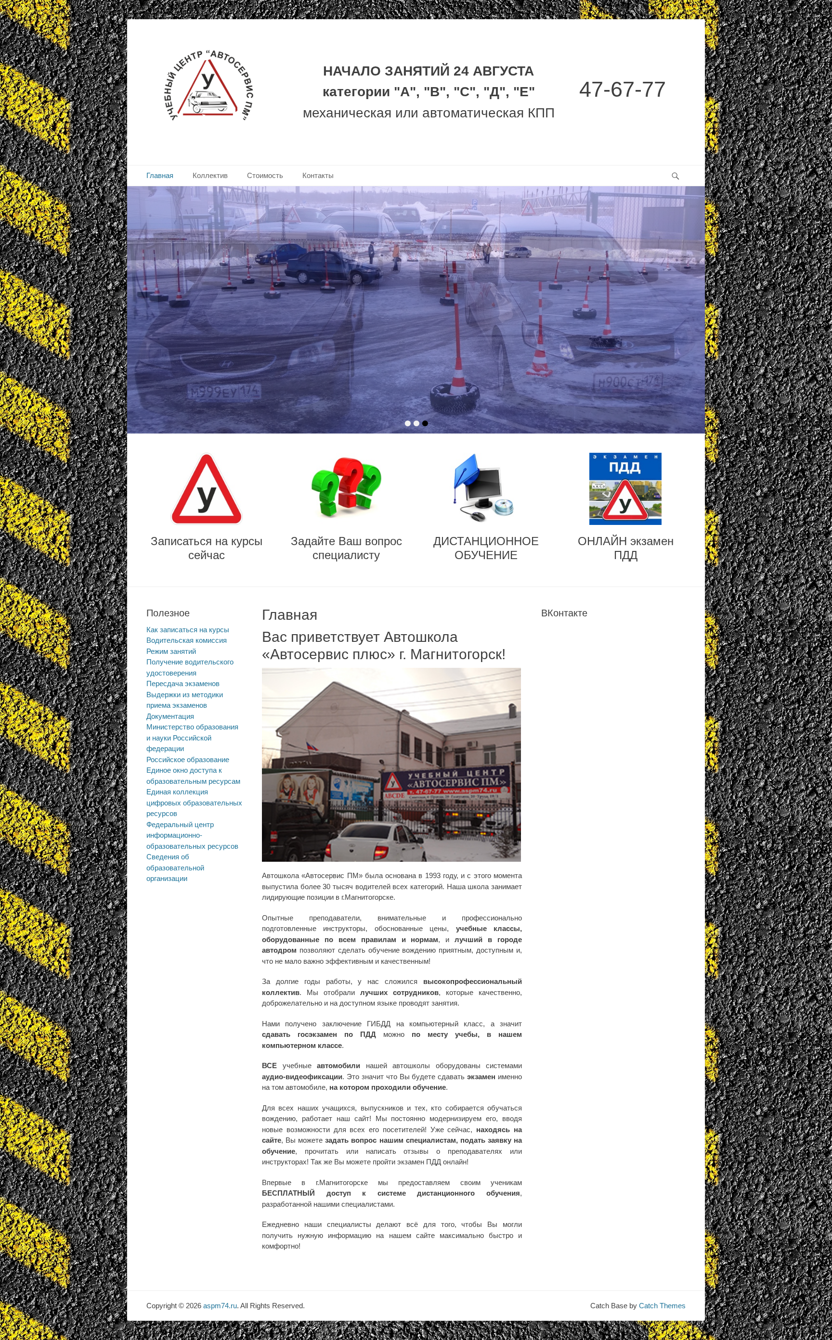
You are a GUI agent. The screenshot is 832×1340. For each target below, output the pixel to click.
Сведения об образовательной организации (175, 867)
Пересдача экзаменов (183, 683)
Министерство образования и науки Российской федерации (192, 738)
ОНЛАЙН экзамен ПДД (626, 548)
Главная (159, 175)
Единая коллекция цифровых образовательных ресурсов (194, 802)
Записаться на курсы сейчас (206, 548)
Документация (170, 716)
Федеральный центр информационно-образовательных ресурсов (192, 835)
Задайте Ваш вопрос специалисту (346, 548)
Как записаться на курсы (187, 629)
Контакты (318, 175)
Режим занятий (171, 651)
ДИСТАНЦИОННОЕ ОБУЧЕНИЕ (486, 548)
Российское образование (187, 759)
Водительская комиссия (186, 640)
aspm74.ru (220, 1306)
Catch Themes (662, 1306)
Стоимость (265, 175)
